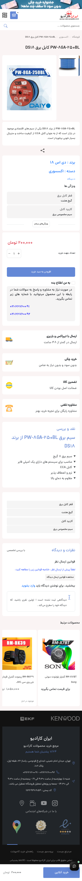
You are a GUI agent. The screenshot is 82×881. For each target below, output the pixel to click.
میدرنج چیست (64, 852)
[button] (14, 15)
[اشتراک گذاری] (42, 151)
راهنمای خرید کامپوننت (21, 852)
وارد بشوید (28, 586)
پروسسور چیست (45, 852)
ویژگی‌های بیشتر (41, 223)
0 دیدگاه (71, 179)
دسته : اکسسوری (62, 172)
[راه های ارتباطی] (74, 866)
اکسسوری (63, 37)
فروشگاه (76, 37)
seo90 (21, 860)
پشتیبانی (14, 860)
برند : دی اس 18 (62, 163)
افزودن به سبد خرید (41, 272)
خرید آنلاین (61, 872)
